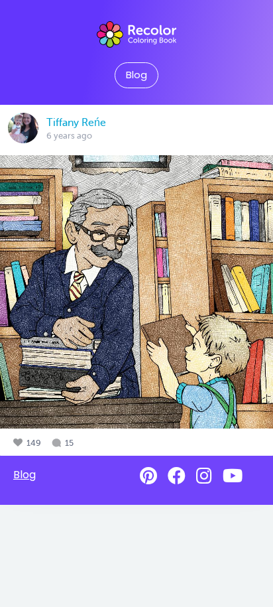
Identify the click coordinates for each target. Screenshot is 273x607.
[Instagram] (204, 476)
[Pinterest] (148, 476)
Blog (136, 75)
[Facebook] (177, 476)
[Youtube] (233, 476)
